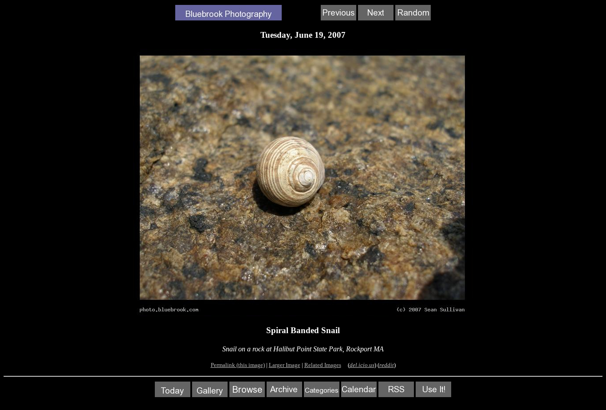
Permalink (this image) (238, 365)
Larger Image (284, 365)
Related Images (322, 365)
